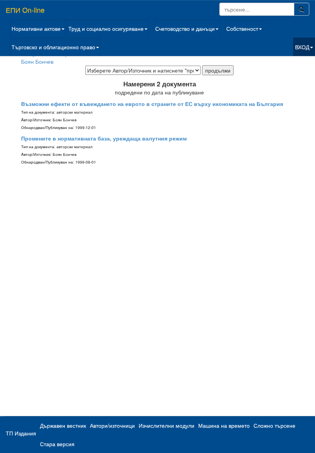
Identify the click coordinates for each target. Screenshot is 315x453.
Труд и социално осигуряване (106, 28)
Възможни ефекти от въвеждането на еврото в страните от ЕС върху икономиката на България (152, 103)
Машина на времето (224, 425)
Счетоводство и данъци (185, 28)
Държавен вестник (63, 425)
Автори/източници (112, 425)
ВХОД (302, 47)
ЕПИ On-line (25, 10)
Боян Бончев (37, 61)
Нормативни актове (36, 28)
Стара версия (57, 444)
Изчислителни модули (166, 425)
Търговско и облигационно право (53, 47)
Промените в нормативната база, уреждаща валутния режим (104, 138)
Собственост (242, 28)
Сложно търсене (274, 425)
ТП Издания (21, 433)
